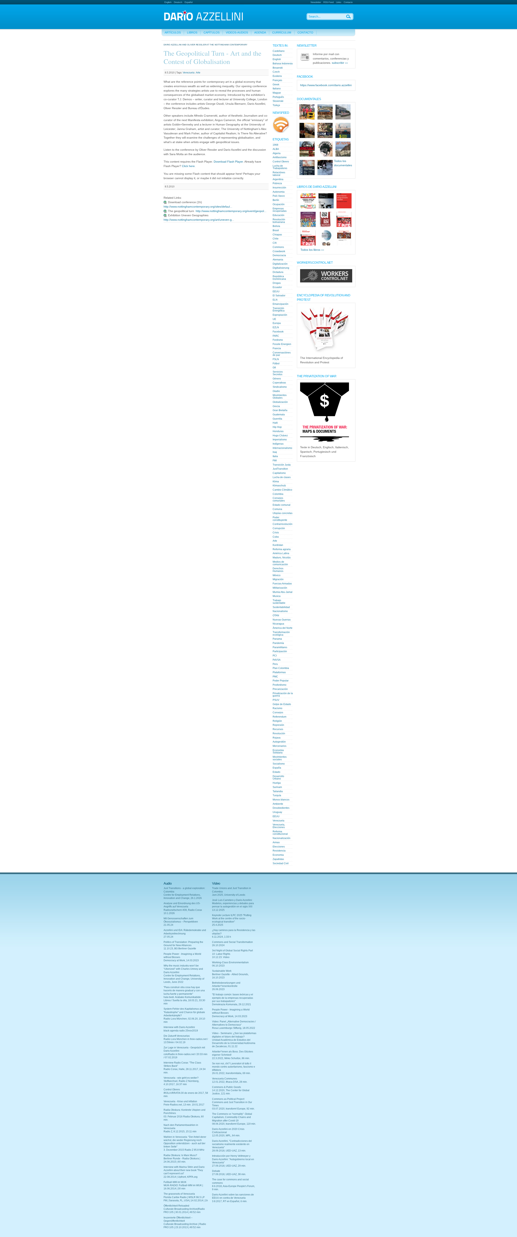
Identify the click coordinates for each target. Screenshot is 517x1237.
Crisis (276, 532)
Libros (192, 32)
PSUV (276, 700)
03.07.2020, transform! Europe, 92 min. (233, 1108)
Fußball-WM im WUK (175, 1182)
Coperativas (279, 382)
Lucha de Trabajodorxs (280, 167)
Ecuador (277, 287)
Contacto (348, 2)
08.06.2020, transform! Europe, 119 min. (234, 1124)
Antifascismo (280, 157)
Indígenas (278, 444)
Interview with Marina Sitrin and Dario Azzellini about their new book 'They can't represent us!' (184, 1170)
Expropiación (280, 315)
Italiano (277, 88)
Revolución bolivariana (279, 220)
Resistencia (279, 850)
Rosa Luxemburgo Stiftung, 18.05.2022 (233, 1028)
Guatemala (279, 414)
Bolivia (276, 226)
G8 (274, 367)
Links (338, 2)
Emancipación (280, 304)
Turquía (277, 795)
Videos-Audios (237, 32)
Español (188, 2)
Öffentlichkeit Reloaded (176, 1206)
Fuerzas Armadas (282, 583)
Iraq (275, 452)
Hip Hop (277, 427)
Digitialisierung (281, 268)
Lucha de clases (282, 477)
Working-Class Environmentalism (230, 962)
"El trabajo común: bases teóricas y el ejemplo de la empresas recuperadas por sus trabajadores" (232, 997)
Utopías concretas (282, 513)
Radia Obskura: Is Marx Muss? (180, 1155)
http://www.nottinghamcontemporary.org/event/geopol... (231, 211)
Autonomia (279, 192)
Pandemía (278, 643)
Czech (276, 72)
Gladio (276, 391)
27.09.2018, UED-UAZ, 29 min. (229, 1166)
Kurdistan (278, 545)
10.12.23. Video (220, 957)
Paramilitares (280, 647)
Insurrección (279, 187)
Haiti (275, 423)
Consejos (278, 712)
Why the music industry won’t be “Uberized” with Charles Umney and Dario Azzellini (183, 968)
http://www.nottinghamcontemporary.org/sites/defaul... (198, 206)
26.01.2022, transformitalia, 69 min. (231, 1073)
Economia (278, 855)
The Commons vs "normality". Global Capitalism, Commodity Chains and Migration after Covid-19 (232, 1117)
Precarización (280, 689)
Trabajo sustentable (279, 601)
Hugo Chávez (280, 435)
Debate (216, 1171)
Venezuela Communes (224, 1078)
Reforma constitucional (280, 832)
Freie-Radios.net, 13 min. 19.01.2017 (184, 1104)
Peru (275, 664)
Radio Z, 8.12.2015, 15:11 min (180, 1131)
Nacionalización (281, 838)
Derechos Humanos (278, 569)
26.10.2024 (218, 945)
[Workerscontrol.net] (326, 281)
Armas (276, 842)
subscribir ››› (340, 62)
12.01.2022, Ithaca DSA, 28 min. (229, 1082)
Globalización (280, 402)
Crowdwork (279, 251)
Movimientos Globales (280, 396)
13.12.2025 (218, 910)
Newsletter (316, 2)
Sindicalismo (280, 387)
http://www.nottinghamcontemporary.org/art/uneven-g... (199, 219)
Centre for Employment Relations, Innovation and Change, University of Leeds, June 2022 (184, 978)
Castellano (279, 51)
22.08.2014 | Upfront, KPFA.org (181, 1177)
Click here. (188, 166)
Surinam (277, 787)
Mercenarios (279, 746)
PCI (275, 655)
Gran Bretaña (280, 410)
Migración (278, 579)
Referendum (279, 717)
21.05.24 (168, 925)
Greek (276, 84)
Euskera (277, 76)
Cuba (276, 537)
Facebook (278, 331)
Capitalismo (279, 473)
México (277, 575)
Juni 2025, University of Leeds (228, 895)
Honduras (278, 431)
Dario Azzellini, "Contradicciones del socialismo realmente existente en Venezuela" (232, 1144)
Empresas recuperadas (280, 209)
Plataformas (279, 672)
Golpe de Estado (282, 704)
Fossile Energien (282, 344)
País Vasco (279, 196)
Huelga (277, 783)
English (167, 2)
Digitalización (280, 264)
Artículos (173, 32)
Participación (280, 651)
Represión (278, 725)
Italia (275, 456)
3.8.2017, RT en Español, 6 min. (229, 1201)
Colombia (278, 494)
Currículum (281, 32)
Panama (277, 639)
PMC (275, 676)
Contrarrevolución (282, 524)
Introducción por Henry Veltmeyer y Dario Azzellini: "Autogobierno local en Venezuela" (233, 1159)
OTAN (276, 615)
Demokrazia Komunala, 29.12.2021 (231, 1004)
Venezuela (188, 72)
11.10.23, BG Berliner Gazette (180, 948)
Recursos (278, 729)
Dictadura (278, 272)
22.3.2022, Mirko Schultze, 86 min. (231, 1058)
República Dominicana (279, 277)
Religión (277, 721)
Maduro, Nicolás (282, 557)
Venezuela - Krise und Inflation (180, 1101)
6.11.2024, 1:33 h (221, 937)
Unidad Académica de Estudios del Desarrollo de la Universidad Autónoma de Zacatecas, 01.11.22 (233, 1043)
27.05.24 (168, 937)
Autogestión (279, 742)
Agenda (260, 32)
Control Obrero (281, 161)
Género (277, 378)
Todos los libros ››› (312, 249)
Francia (277, 348)
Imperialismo (280, 439)
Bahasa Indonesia (283, 63)
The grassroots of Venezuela (179, 1194)
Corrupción (279, 528)
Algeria (277, 153)
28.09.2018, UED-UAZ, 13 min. (229, 1150)
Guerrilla (277, 419)
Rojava (277, 738)
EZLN (276, 327)
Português (278, 97)
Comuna (277, 509)
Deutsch (178, 2)
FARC (276, 336)
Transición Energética (279, 309)
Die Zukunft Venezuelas (177, 1036)
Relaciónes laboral (279, 173)
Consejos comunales (279, 499)
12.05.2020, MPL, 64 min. (226, 1135)
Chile (275, 238)
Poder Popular (281, 680)
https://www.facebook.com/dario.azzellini (326, 85)
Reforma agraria (282, 549)
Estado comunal (281, 505)
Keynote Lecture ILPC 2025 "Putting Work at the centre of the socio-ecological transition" (231, 918)
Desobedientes (281, 808)
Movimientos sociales (280, 758)
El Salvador (279, 295)
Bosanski (278, 68)
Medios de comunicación (280, 563)
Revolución (279, 733)
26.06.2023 (218, 989)
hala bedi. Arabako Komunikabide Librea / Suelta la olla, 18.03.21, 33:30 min (184, 1000)
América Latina (281, 553)
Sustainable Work (221, 971)
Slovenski (278, 101)
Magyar (277, 93)
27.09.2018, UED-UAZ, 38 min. (229, 1174)
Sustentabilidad (281, 607)
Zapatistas (278, 859)
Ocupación (279, 204)
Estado (276, 772)
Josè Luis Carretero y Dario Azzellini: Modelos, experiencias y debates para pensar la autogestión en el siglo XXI (233, 903)
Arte (198, 72)
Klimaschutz (279, 485)
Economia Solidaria (278, 751)
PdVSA (277, 660)
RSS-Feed (328, 2)
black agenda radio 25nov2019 (181, 1030)
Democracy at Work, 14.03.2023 (181, 960)
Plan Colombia (281, 668)
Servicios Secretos (278, 373)
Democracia (279, 255)
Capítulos (212, 32)
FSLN (276, 359)
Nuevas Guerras (282, 619)
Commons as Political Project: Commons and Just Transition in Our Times (232, 1102)
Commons (278, 247)
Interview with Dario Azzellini (179, 1027)
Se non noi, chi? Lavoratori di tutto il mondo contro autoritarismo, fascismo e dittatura (233, 1066)
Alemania (278, 259)
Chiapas (277, 234)
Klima (276, 481)
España (277, 768)
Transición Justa (282, 465)
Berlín (276, 200)
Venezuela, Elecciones (279, 825)
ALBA (276, 149)
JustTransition (280, 469)
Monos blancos (281, 799)
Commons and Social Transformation (232, 942)
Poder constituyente (280, 518)
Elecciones (279, 846)
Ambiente (278, 804)
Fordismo (278, 340)
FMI (275, 460)
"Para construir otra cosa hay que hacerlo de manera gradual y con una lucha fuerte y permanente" (184, 990)
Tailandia (278, 791)
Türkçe (276, 105)
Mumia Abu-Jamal (282, 592)
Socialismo (279, 764)
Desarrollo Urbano (278, 777)
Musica (277, 596)
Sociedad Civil (281, 863)
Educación (278, 215)
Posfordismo (279, 685)
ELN (275, 300)
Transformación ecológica (281, 633)
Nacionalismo (280, 611)
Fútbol (276, 363)
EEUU (276, 291)
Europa (277, 323)
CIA (275, 243)
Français (277, 80)
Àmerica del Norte (282, 628)
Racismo (277, 708)
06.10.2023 (218, 965)
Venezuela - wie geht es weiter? (181, 1078)
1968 (275, 145)
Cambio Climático (282, 490)
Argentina (278, 179)
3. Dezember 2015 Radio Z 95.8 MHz (184, 1150)
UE (274, 319)
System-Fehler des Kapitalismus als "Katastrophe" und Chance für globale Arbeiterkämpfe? (184, 1012)
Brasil (276, 230)
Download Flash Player (228, 161)
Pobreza (277, 183)
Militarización (280, 588)
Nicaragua (278, 624)
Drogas (277, 283)
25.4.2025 (217, 925)
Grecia (276, 406)
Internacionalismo (282, 448)
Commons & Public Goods (226, 1087)
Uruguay (277, 812)
